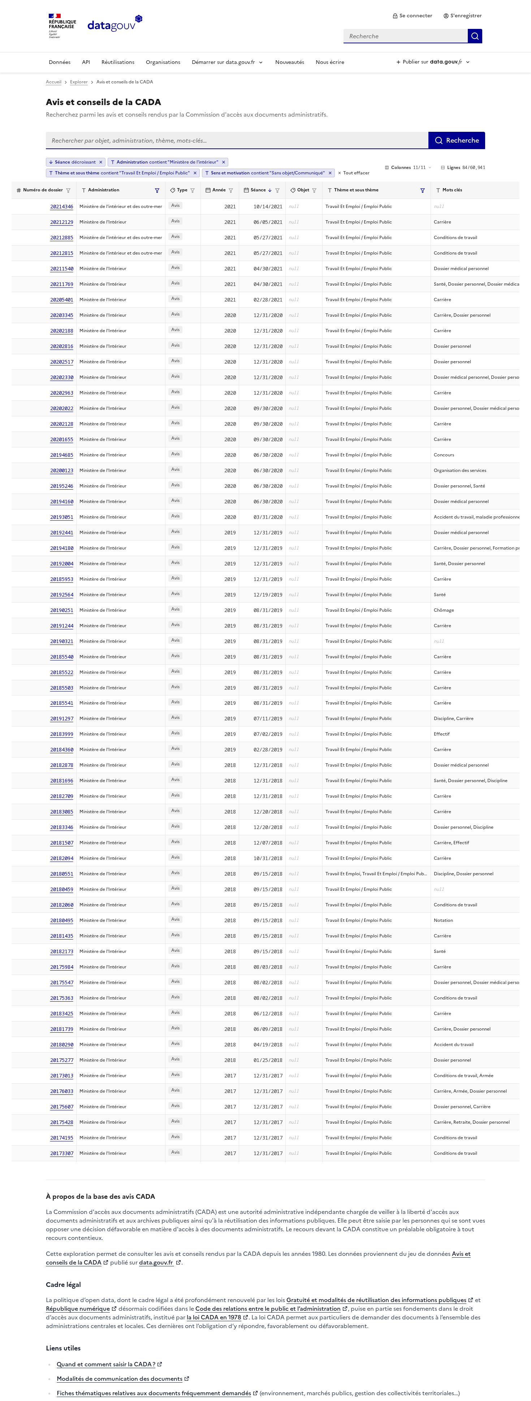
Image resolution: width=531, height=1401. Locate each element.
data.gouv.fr (156, 1262)
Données (59, 62)
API (86, 62)
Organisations (163, 62)
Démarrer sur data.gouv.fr (223, 62)
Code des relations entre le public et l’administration (268, 1308)
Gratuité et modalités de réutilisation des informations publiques (376, 1300)
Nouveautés (289, 62)
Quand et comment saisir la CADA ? (106, 1364)
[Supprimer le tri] (100, 162)
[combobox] (413, 36)
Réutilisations (118, 62)
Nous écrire (330, 62)
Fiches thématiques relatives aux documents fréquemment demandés (154, 1393)
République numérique (78, 1308)
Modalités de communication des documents (119, 1378)
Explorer (79, 82)
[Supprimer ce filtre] (223, 162)
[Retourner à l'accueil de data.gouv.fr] (115, 25)
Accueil (53, 82)
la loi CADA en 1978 (214, 1317)
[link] (412, 16)
